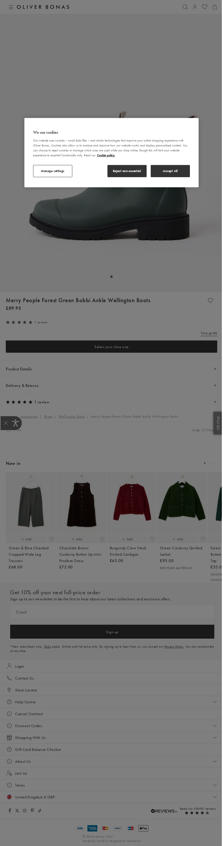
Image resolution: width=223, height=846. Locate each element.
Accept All (170, 171)
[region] (111, 152)
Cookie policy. (106, 155)
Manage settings (52, 171)
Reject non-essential (127, 171)
